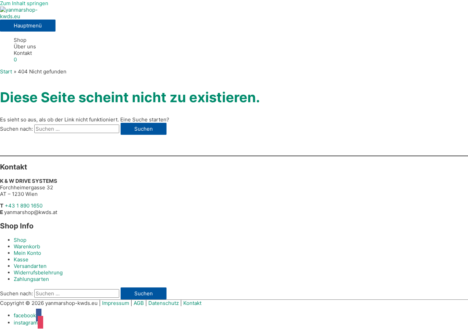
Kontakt (23, 53)
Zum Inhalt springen (24, 3)
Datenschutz (163, 303)
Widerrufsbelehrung (38, 272)
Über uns (25, 46)
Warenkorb (27, 246)
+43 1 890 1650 (23, 205)
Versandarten (30, 266)
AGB (139, 303)
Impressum (115, 303)
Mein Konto (27, 253)
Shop (20, 40)
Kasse (21, 259)
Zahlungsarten (31, 279)
